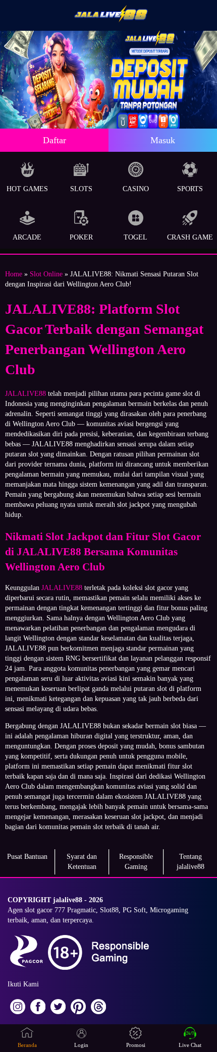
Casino (136, 189)
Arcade (27, 237)
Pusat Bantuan (27, 856)
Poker (81, 237)
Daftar (54, 140)
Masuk (162, 140)
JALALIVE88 (25, 393)
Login (81, 1045)
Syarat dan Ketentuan (82, 861)
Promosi (135, 1045)
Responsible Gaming (136, 861)
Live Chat (190, 1045)
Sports (190, 189)
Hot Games (27, 189)
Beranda (27, 1045)
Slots (81, 189)
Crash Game (190, 237)
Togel (135, 237)
